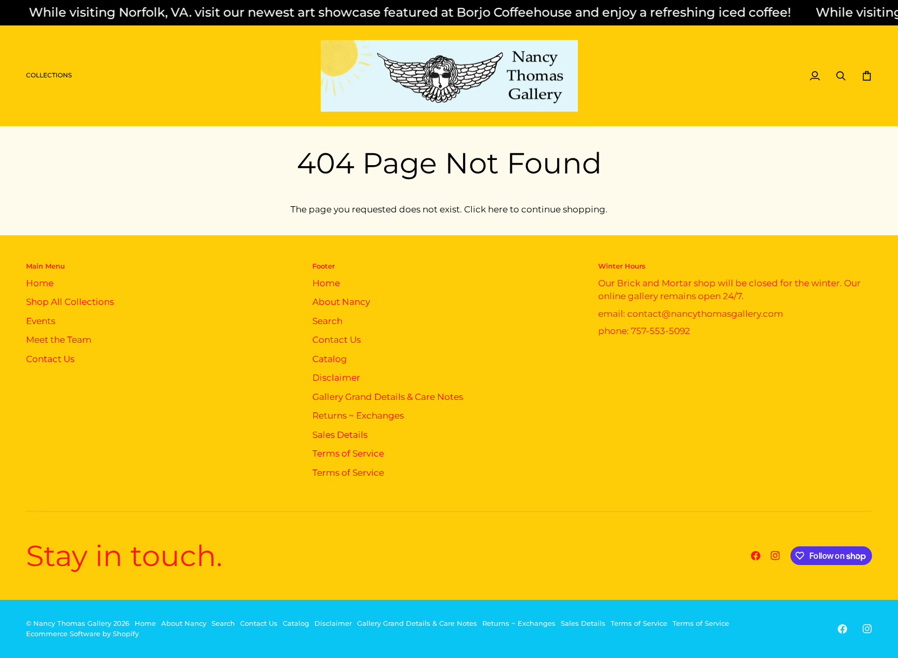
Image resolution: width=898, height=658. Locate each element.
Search (327, 321)
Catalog (329, 359)
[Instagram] (775, 555)
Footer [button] (323, 266)
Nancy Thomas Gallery (72, 623)
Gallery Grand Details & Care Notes (387, 397)
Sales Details (339, 434)
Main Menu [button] (45, 266)
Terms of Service (348, 453)
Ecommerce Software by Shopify (82, 633)
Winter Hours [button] (621, 266)
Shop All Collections (70, 302)
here (498, 209)
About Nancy (341, 302)
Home (40, 283)
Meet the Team (58, 339)
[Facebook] (755, 555)
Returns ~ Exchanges (358, 415)
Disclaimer (336, 377)
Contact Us (50, 359)
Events (40, 321)
